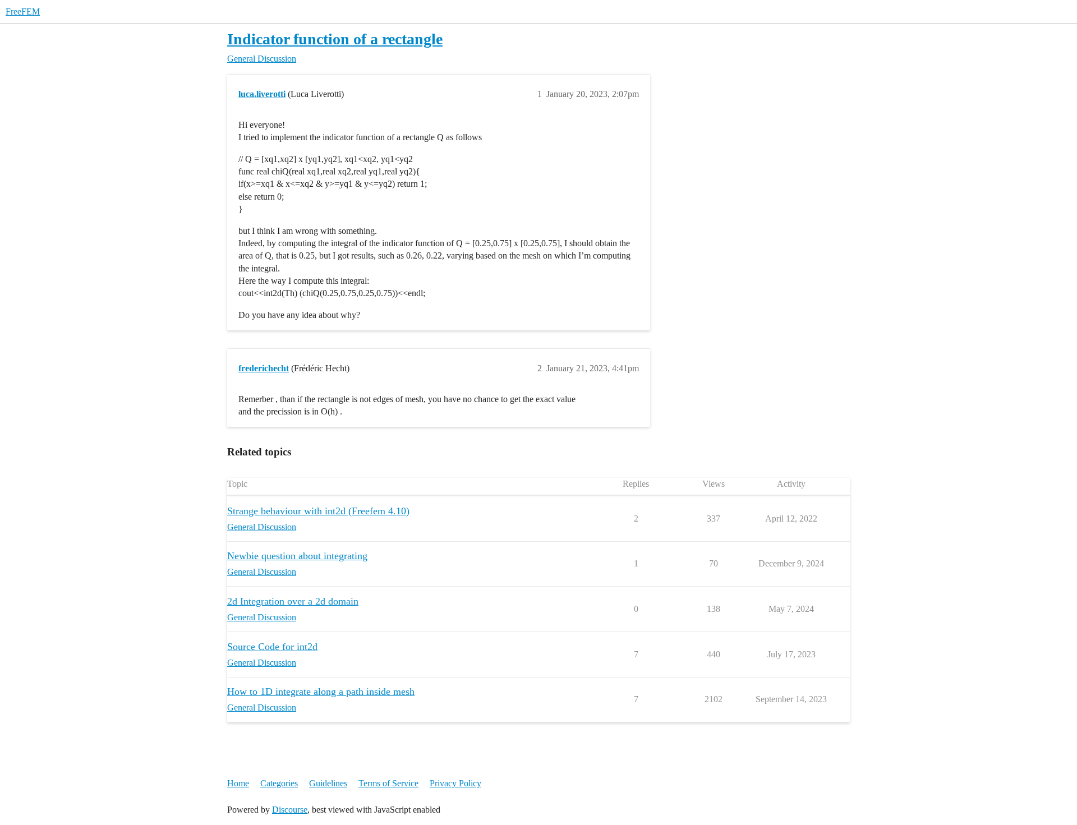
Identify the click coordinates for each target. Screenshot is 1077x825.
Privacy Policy (455, 783)
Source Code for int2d (272, 646)
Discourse (289, 809)
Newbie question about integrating (297, 555)
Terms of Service (388, 783)
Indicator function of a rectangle (335, 39)
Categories (279, 783)
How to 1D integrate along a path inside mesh (321, 691)
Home (238, 783)
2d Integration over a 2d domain (292, 601)
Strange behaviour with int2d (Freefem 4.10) (318, 511)
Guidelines (328, 783)
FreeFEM (23, 11)
